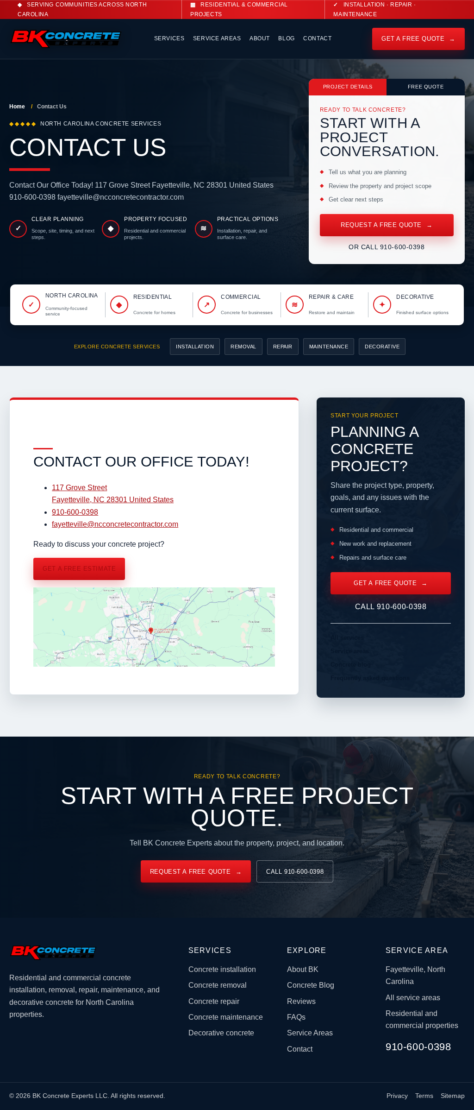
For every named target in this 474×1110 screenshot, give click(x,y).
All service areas (413, 998)
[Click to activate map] (154, 664)
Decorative (382, 346)
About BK (302, 969)
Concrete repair (213, 1001)
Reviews (301, 1001)
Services (169, 38)
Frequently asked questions (370, 678)
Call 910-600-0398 (391, 607)
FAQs (296, 1017)
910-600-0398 (75, 512)
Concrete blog (351, 664)
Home (17, 106)
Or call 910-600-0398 (387, 247)
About (259, 38)
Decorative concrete (221, 1033)
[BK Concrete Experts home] (61, 39)
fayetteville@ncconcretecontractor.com (115, 524)
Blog (286, 38)
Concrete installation (222, 969)
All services (347, 637)
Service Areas (217, 38)
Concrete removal (217, 985)
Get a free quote (418, 38)
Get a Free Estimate (79, 568)
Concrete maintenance (225, 1017)
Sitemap (453, 1095)
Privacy (397, 1095)
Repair (283, 346)
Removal (243, 346)
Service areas (350, 651)
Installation (195, 346)
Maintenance (329, 346)
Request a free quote (386, 224)
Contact (317, 38)
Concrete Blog (310, 985)
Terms (424, 1095)
